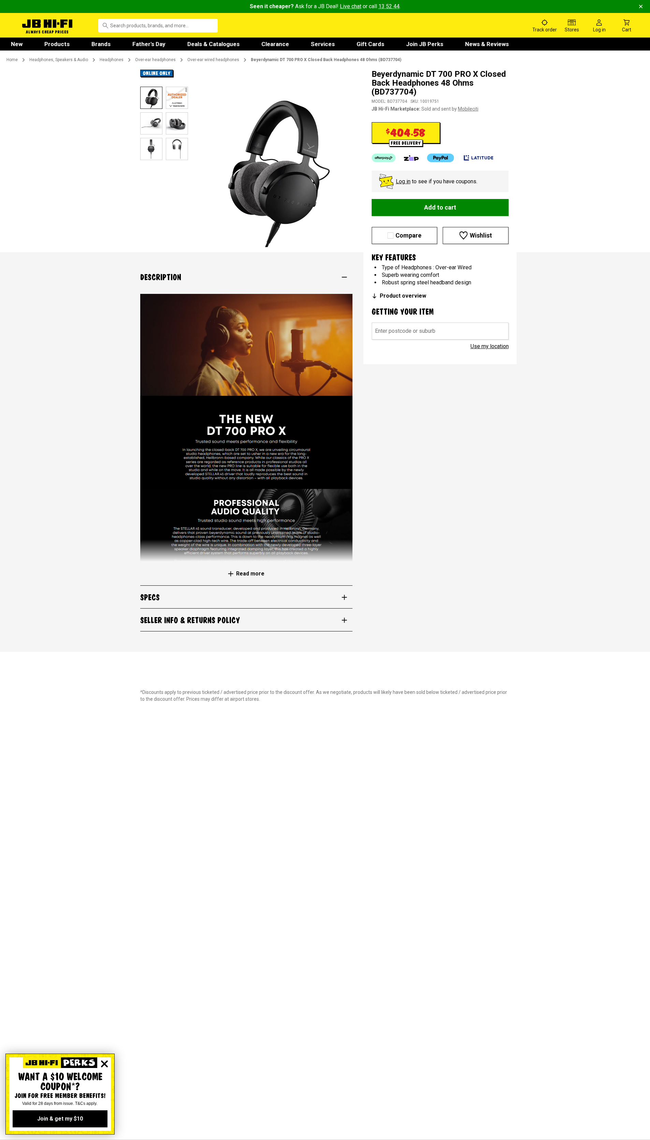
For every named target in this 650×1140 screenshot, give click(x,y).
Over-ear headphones (155, 59)
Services (323, 44)
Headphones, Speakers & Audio (58, 59)
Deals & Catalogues (213, 44)
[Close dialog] (104, 1064)
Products (57, 44)
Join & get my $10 (60, 1118)
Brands (101, 44)
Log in (403, 181)
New (17, 44)
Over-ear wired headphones (213, 59)
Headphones (112, 59)
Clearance (275, 44)
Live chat (350, 6)
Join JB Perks (424, 44)
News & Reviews (487, 44)
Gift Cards (370, 44)
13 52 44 (389, 6)
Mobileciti (468, 109)
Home (12, 59)
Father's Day (148, 44)
